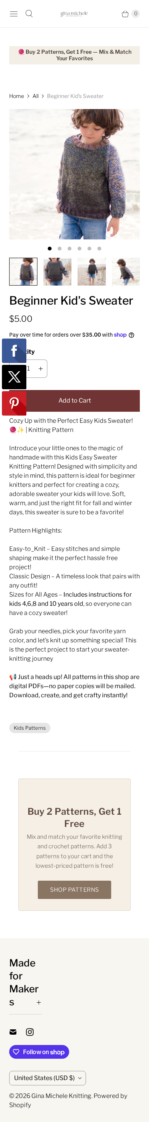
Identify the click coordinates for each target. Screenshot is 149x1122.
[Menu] (13, 14)
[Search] (29, 14)
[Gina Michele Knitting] (74, 14)
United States (44, 1078)
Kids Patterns (30, 728)
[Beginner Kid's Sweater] (74, 174)
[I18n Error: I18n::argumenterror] (23, 272)
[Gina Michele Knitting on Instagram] (34, 1032)
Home (16, 96)
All (35, 96)
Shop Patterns (74, 889)
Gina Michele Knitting (61, 1096)
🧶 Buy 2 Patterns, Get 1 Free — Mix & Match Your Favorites (74, 55)
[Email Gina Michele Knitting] (17, 1032)
